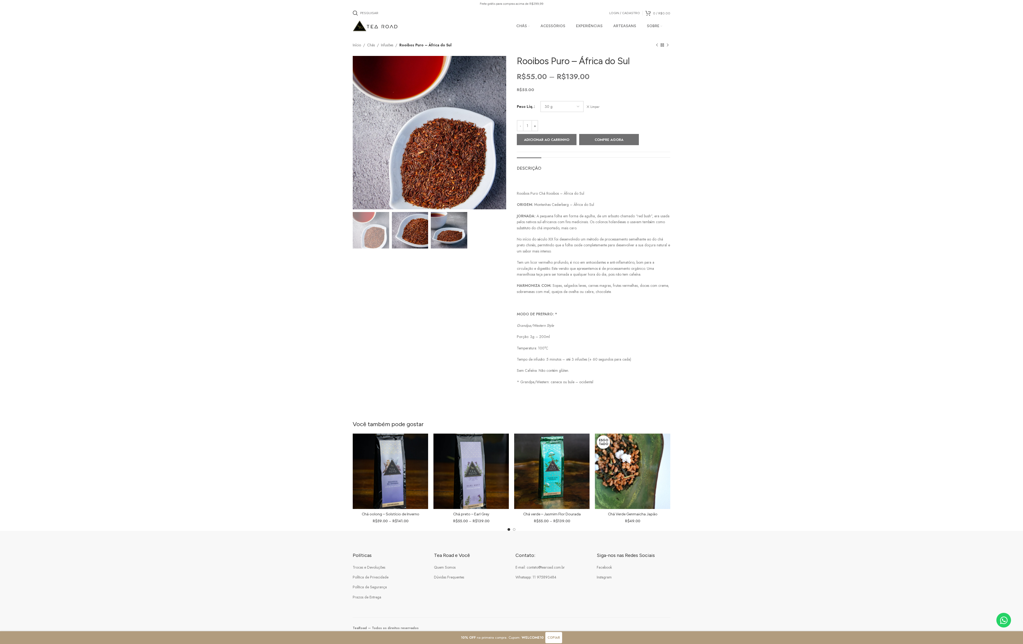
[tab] (529, 165)
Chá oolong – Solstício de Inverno (390, 514)
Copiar (553, 637)
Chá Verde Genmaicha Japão (632, 514)
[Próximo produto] (667, 45)
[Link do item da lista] (389, 567)
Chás (371, 45)
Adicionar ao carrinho (546, 139)
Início (357, 45)
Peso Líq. (525, 106)
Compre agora (609, 139)
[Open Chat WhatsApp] (1003, 620)
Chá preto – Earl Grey (471, 514)
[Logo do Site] (375, 25)
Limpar (594, 107)
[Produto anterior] (657, 45)
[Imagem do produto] (390, 471)
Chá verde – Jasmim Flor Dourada (552, 514)
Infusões (387, 45)
